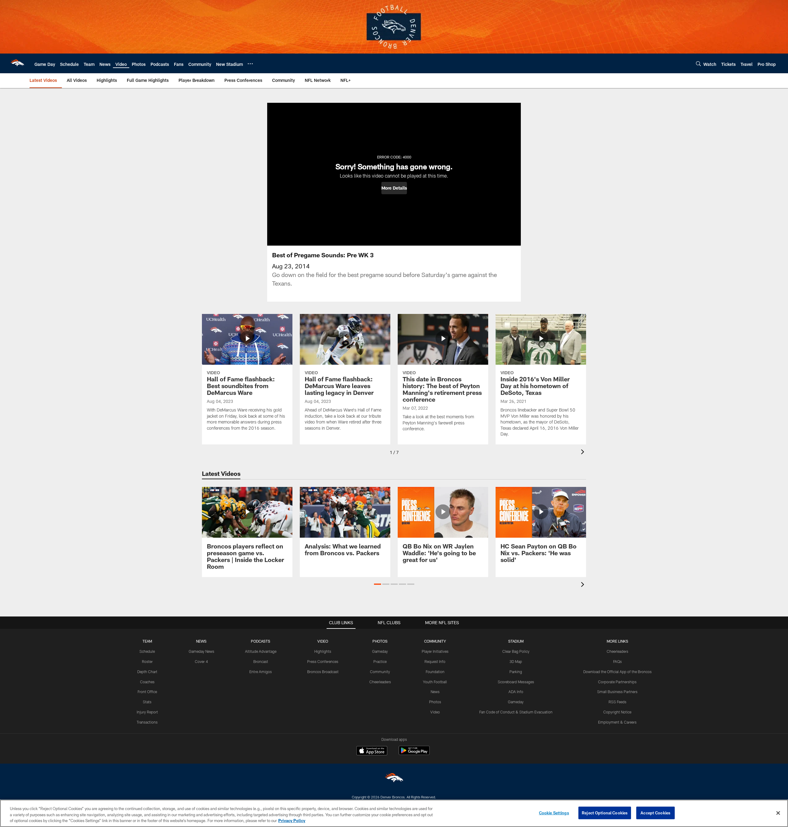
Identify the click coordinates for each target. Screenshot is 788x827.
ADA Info (516, 691)
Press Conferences (322, 661)
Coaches (147, 682)
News (435, 691)
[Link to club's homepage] (17, 63)
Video (435, 712)
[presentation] (583, 452)
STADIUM (516, 641)
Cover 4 (201, 661)
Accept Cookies (655, 812)
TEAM (147, 641)
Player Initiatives (435, 651)
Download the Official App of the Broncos (617, 671)
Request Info (434, 661)
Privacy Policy (291, 820)
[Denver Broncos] (394, 779)
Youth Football (435, 682)
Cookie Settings (554, 812)
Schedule (147, 651)
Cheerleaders (380, 682)
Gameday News (201, 651)
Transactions (147, 722)
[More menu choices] (250, 63)
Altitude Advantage (260, 651)
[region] (394, 813)
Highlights (322, 651)
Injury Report (147, 712)
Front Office (147, 691)
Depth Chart (147, 671)
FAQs (617, 661)
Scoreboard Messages (516, 682)
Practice (380, 661)
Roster (147, 661)
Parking (515, 671)
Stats (147, 702)
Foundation (435, 671)
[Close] (778, 813)
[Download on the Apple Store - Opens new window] (372, 751)
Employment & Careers (617, 722)
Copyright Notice (617, 712)
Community (380, 671)
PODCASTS (260, 641)
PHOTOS (380, 641)
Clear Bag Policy (515, 651)
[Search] (698, 63)
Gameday (380, 651)
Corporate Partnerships (617, 682)
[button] (394, 188)
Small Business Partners (617, 691)
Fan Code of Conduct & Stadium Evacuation (516, 712)
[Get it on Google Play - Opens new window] (414, 753)
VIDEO (322, 641)
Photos (435, 702)
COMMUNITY (435, 641)
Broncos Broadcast (323, 671)
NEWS (201, 641)
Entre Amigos (260, 671)
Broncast (260, 661)
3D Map (515, 661)
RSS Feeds (617, 702)
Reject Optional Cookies (605, 812)
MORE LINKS (617, 641)
